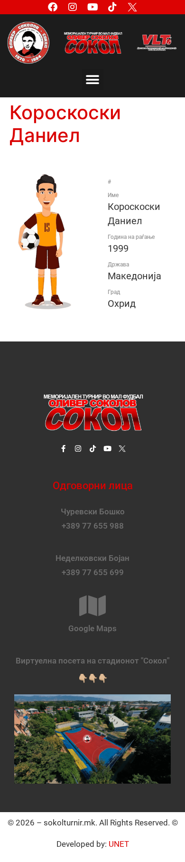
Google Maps (92, 628)
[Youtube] (92, 7)
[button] (92, 79)
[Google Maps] (92, 605)
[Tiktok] (112, 7)
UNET (119, 844)
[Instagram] (72, 7)
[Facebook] (52, 7)
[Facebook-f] (63, 448)
